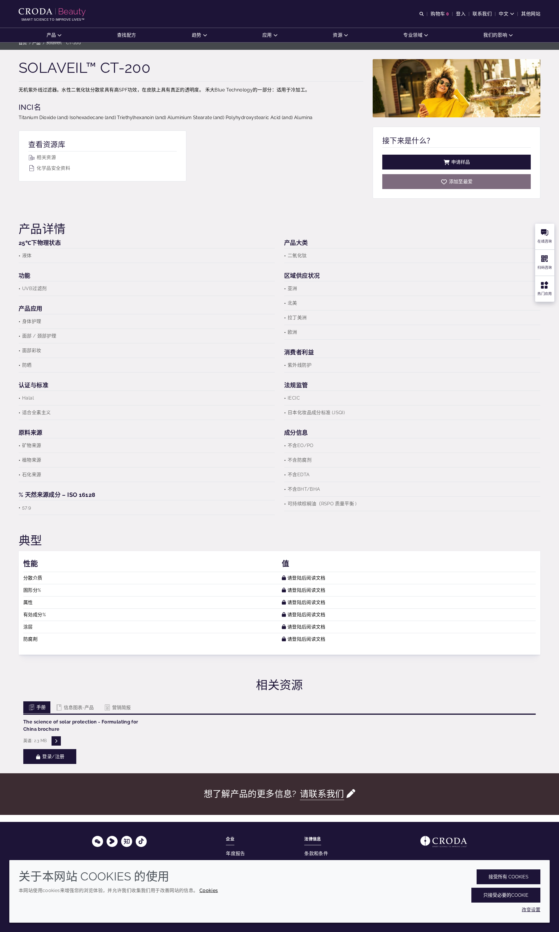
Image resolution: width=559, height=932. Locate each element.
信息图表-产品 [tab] (78, 707)
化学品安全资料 (53, 168)
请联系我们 (322, 794)
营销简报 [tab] (121, 707)
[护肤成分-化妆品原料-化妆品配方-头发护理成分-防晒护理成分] (53, 12)
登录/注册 (52, 756)
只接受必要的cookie (505, 895)
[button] (54, 35)
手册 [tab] (40, 707)
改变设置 (531, 909)
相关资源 (46, 157)
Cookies (208, 890)
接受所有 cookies (508, 877)
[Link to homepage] (443, 841)
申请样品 (460, 162)
